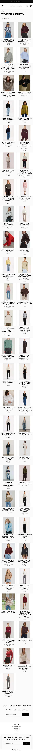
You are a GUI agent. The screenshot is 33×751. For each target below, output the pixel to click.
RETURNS (16, 730)
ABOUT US (16, 724)
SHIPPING (16, 733)
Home (2, 11)
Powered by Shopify (16, 749)
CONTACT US (16, 728)
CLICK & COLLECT (16, 726)
